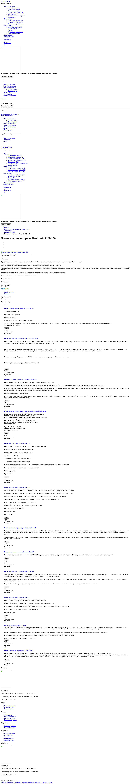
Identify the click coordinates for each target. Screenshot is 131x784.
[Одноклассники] (6, 289)
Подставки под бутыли (15, 27)
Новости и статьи (9, 123)
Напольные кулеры (14, 7)
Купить (13, 255)
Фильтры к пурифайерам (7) (16, 171)
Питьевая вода (8, 35)
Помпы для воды (9, 232)
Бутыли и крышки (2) (14, 176)
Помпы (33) (11, 178)
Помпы (10, 30)
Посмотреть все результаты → (10, 114)
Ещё (5, 141)
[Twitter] (4, 289)
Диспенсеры (11, 17)
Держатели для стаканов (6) (16, 179)
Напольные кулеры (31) (15, 155)
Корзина (3, 99)
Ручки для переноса (14, 33)
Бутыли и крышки (13, 28)
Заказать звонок (5, 1)
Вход (2, 115)
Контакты (7, 92)
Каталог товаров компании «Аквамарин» (16, 229)
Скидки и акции (9, 36)
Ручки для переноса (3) (15, 181)
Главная (6, 227)
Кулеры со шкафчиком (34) (16, 158)
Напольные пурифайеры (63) (16, 170)
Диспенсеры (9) (12, 165)
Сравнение (7, 40)
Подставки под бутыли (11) (16, 174)
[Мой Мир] (8, 289)
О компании (8, 94)
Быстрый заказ (5, 255)
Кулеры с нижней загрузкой (16, 16)
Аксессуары (8, 25)
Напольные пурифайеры (15, 22)
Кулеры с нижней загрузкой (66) (17, 163)
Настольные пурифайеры (15, 20)
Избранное (7, 43)
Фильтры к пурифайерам (15, 24)
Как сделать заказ (9, 727)
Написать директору (6, 76)
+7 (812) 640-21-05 (6, 147)
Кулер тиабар (12, 14)
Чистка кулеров (12, 91)
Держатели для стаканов (15, 32)
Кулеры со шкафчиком (14, 11)
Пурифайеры (8, 19)
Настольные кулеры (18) (15, 157)
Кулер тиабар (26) (13, 162)
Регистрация (8, 115)
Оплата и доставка (10, 86)
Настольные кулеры (14, 9)
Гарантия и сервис (10, 87)
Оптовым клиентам (10, 95)
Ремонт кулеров (12, 89)
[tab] (9, 292)
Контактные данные (10, 720)
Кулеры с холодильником (15, 12)
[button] (3, 134)
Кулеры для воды (9, 6)
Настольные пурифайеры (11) (17, 168)
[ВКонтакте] (2, 289)
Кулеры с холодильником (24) (17, 160)
